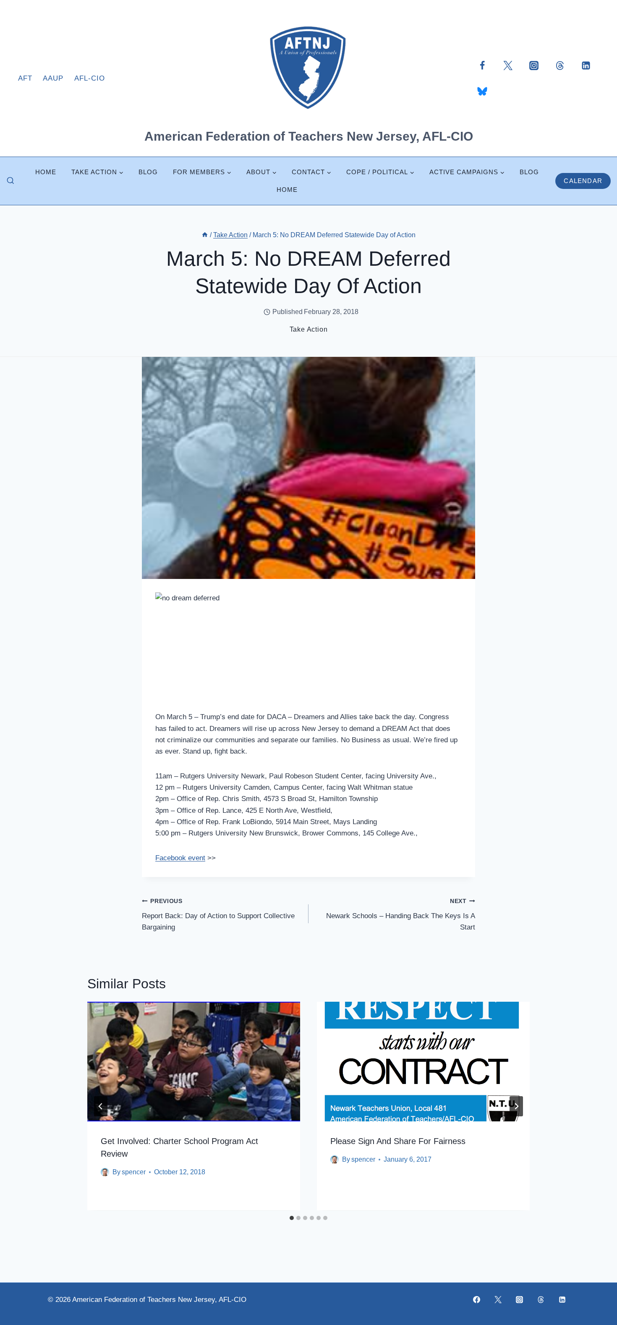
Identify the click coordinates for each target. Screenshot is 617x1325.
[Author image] (105, 1172)
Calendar (583, 180)
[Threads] (560, 65)
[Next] (516, 1106)
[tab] (292, 1218)
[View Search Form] (10, 181)
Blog (148, 171)
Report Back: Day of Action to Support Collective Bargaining (218, 914)
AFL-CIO (89, 78)
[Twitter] (508, 65)
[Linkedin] (586, 65)
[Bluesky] (482, 91)
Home (45, 171)
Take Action (309, 329)
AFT (25, 78)
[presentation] (193, 1061)
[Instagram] (534, 65)
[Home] (204, 234)
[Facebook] (482, 65)
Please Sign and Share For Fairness (397, 1141)
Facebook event (180, 858)
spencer (134, 1172)
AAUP (53, 78)
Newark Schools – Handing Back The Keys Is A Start (400, 914)
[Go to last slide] (100, 1106)
